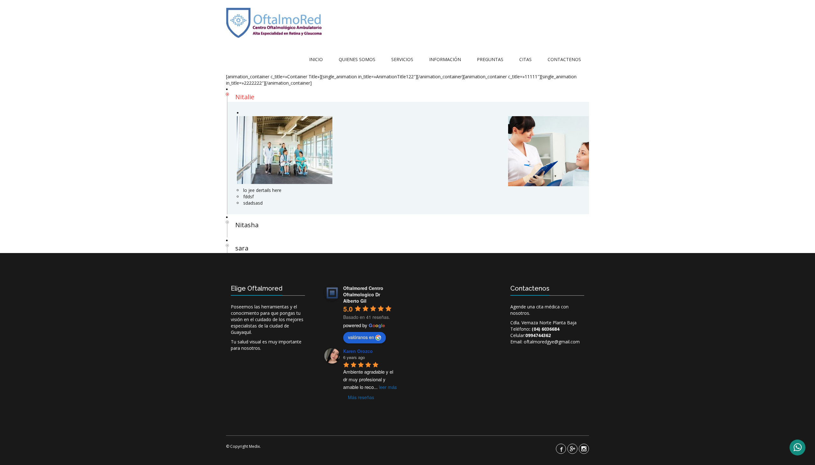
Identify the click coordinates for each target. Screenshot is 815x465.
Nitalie (244, 97)
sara (241, 248)
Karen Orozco (358, 351)
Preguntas (490, 59)
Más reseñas (361, 397)
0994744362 (538, 335)
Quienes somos (357, 59)
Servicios (402, 59)
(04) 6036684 (545, 329)
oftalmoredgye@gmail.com (552, 342)
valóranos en (361, 337)
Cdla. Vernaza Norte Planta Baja (543, 323)
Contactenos (564, 59)
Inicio (316, 59)
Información (445, 59)
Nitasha (247, 225)
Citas (525, 59)
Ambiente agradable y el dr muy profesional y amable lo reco (370, 379)
